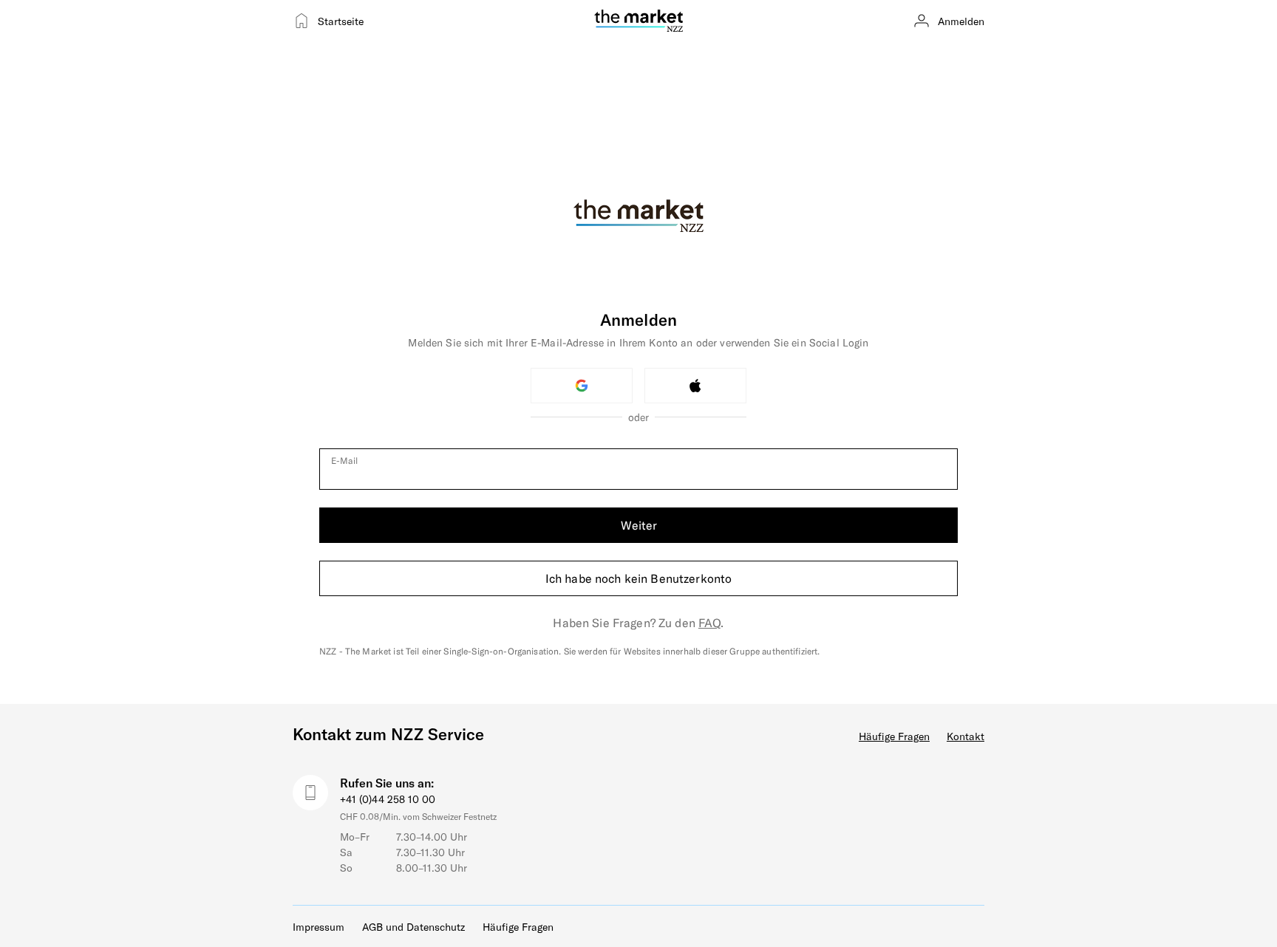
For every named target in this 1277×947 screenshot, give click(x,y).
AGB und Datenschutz (413, 926)
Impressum (318, 926)
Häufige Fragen (894, 736)
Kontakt (965, 736)
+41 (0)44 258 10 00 (387, 799)
